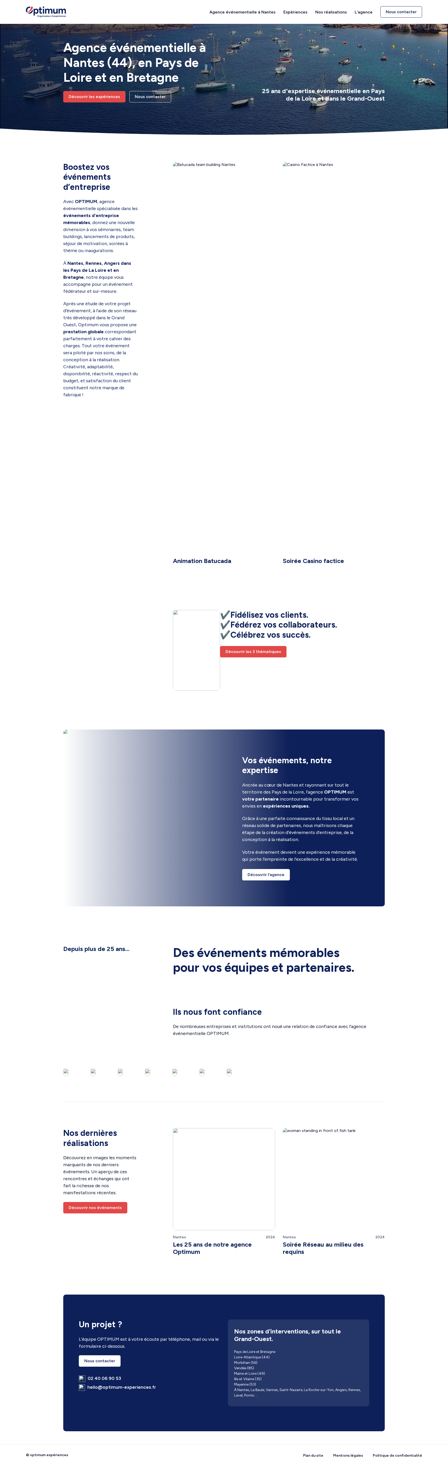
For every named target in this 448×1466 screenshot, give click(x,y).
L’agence (364, 12)
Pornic (249, 1395)
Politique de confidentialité (397, 1455)
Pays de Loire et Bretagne (254, 1352)
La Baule (257, 1390)
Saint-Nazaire (290, 1390)
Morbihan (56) (245, 1362)
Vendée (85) (244, 1368)
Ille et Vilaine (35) (248, 1379)
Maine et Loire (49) (249, 1373)
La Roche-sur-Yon (319, 1390)
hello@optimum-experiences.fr (121, 1387)
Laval (238, 1395)
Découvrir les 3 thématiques (253, 651)
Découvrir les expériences (94, 96)
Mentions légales (348, 1455)
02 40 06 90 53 (104, 1378)
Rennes (354, 1390)
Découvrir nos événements (95, 1207)
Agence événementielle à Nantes (242, 12)
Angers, (341, 1390)
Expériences (295, 12)
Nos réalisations (331, 12)
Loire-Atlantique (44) (252, 1357)
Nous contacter (401, 11)
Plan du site (313, 1455)
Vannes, (272, 1390)
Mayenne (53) (245, 1384)
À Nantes (241, 1390)
